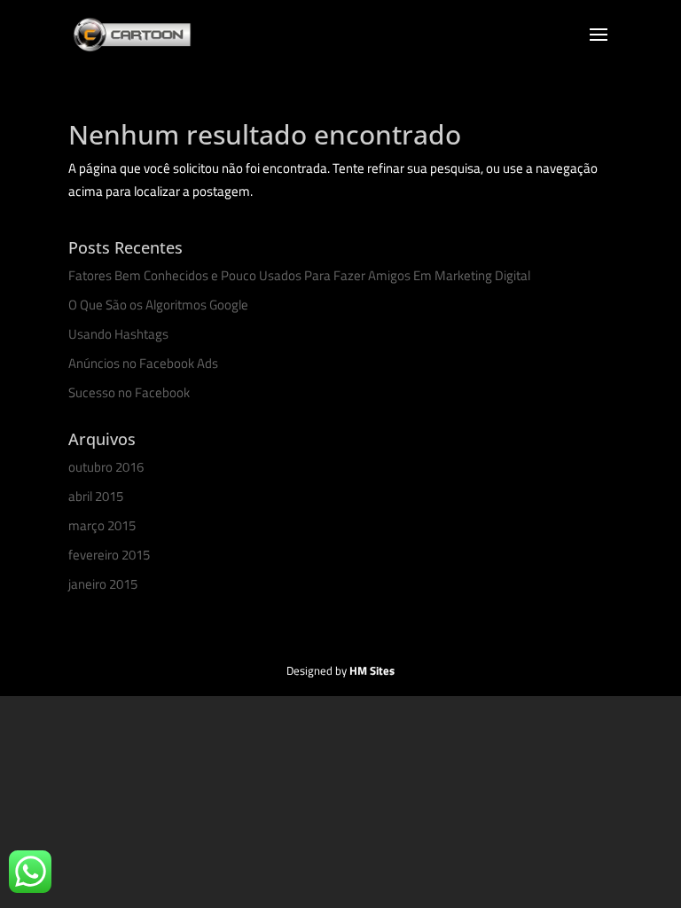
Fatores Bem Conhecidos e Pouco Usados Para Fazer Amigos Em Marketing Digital (299, 275)
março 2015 (102, 525)
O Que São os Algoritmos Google (158, 304)
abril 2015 (95, 496)
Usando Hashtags (118, 334)
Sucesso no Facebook (129, 392)
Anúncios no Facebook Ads (143, 363)
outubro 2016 (106, 467)
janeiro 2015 (102, 584)
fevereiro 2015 (109, 554)
